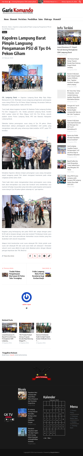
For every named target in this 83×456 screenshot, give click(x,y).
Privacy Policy (73, 411)
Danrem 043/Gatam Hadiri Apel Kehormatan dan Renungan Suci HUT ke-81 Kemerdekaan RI (74, 125)
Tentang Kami (73, 427)
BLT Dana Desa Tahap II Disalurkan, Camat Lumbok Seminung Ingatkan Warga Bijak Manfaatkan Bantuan (73, 95)
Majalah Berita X (54, 452)
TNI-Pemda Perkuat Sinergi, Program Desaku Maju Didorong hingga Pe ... (26, 338)
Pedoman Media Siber (74, 417)
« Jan (44, 438)
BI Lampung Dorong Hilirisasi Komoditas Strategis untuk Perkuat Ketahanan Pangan (32, 416)
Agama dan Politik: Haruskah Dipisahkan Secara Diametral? (73, 138)
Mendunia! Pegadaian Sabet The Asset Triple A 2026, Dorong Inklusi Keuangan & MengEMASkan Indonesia (33, 435)
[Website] (26, 308)
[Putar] (7, 419)
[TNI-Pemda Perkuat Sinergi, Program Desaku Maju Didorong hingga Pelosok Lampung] (38, 1)
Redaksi (74, 422)
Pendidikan (32, 19)
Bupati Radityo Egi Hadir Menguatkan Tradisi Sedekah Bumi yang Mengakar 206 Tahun (73, 165)
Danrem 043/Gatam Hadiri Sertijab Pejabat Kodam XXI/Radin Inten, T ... (43, 338)
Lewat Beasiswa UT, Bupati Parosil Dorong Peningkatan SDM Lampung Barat (67, 49)
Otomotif (57, 19)
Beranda (4, 27)
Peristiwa (22, 19)
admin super (26, 304)
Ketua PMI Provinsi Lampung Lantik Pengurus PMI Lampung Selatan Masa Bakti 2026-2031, (74, 180)
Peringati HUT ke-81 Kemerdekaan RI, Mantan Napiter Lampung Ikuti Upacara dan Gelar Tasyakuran (73, 110)
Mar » (49, 438)
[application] (8, 419)
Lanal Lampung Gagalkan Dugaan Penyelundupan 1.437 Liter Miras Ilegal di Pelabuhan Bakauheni (73, 150)
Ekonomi (13, 19)
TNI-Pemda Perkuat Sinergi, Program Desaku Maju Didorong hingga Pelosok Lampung (73, 63)
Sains (40, 19)
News (6, 19)
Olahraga (48, 19)
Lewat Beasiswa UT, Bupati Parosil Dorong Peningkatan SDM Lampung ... (9, 338)
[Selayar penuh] (13, 419)
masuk (12, 355)
